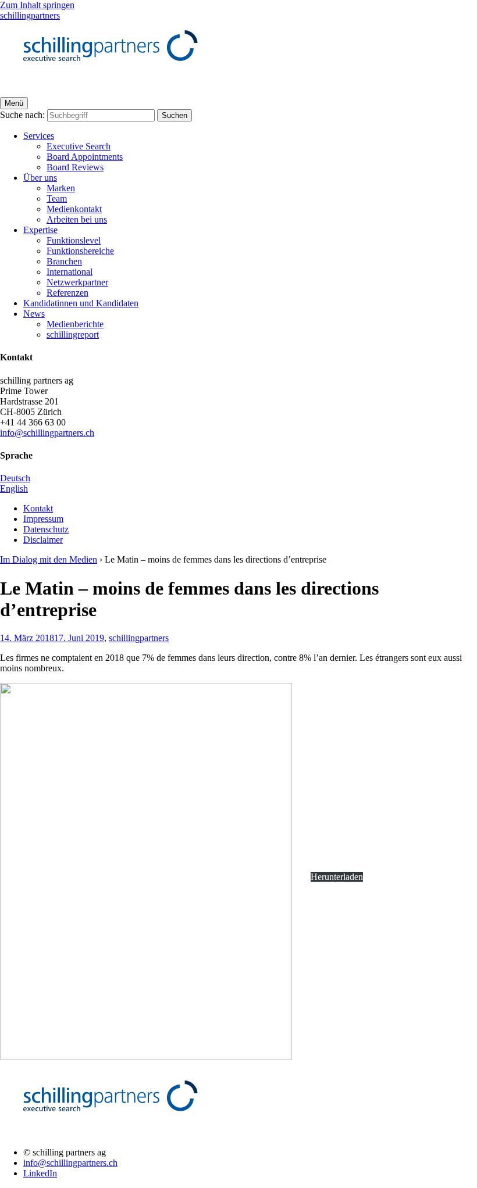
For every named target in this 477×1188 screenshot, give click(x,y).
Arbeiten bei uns (77, 219)
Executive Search (79, 146)
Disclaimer (43, 540)
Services (38, 136)
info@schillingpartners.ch (47, 433)
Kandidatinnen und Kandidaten (80, 303)
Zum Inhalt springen (37, 5)
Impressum (43, 519)
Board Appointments (85, 157)
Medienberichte (75, 324)
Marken (61, 188)
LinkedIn (40, 1173)
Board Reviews (75, 167)
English (14, 488)
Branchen (64, 261)
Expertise (40, 230)
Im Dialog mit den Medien (48, 559)
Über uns (40, 178)
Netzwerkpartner (77, 282)
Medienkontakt (74, 209)
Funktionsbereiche (80, 251)
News (34, 314)
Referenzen (67, 293)
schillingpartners (139, 638)
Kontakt (38, 508)
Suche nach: (22, 115)
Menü (14, 103)
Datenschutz (46, 529)
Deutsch (15, 478)
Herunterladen (337, 877)
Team (57, 198)
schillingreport (73, 334)
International (69, 272)
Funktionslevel (74, 240)
